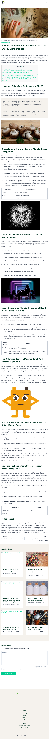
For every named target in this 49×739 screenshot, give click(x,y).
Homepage (24, 713)
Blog (24, 715)
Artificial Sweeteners (24, 725)
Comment (5, 652)
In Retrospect (5, 80)
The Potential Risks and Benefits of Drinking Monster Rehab (16, 72)
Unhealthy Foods (5, 42)
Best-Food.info (5, 52)
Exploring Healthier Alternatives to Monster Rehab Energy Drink (17, 78)
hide (22, 66)
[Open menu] (46, 2)
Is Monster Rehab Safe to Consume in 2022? (13, 69)
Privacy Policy (31, 735)
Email (19, 669)
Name (4, 669)
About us (24, 717)
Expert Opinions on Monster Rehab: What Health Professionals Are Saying (20, 74)
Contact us (24, 719)
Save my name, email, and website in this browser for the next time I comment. (40, 668)
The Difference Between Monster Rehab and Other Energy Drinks (17, 75)
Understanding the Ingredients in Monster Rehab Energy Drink (17, 70)
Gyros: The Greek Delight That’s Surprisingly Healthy (39, 538)
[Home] (1, 40)
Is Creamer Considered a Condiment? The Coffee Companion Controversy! (35, 571)
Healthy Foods (24, 727)
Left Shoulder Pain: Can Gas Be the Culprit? (12, 538)
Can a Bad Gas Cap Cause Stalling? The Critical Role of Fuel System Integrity (11, 600)
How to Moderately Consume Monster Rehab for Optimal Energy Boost (19, 77)
